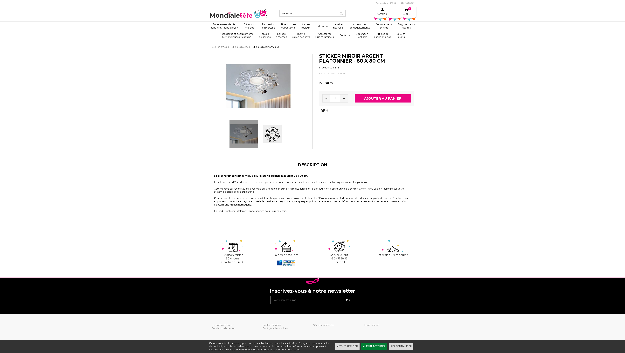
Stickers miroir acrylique (266, 46)
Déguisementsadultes (406, 26)
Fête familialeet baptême (288, 26)
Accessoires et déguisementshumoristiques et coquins (236, 35)
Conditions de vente (223, 328)
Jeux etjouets (401, 35)
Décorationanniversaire (268, 26)
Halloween (322, 26)
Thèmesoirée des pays (301, 35)
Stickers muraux (241, 46)
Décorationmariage (249, 26)
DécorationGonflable (362, 35)
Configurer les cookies (275, 328)
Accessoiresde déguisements (360, 26)
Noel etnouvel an (338, 26)
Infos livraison (371, 325)
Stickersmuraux (305, 26)
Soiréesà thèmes (281, 35)
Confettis (345, 35)
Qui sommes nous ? (223, 325)
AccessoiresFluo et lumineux (324, 35)
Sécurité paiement (323, 325)
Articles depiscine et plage (382, 35)
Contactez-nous (272, 325)
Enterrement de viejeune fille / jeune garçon (224, 26)
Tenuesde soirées (265, 35)
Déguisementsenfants (383, 26)
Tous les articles (220, 46)
